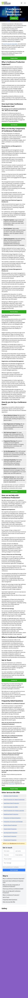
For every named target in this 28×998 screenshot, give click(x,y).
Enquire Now (14, 58)
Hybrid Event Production (10, 836)
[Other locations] (21, 3)
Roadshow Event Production (11, 814)
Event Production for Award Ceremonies (14, 799)
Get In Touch (14, 491)
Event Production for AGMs (11, 807)
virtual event (11, 783)
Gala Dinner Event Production (11, 803)
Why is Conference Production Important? (13, 878)
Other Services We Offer (9, 902)
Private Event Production (10, 840)
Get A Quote (14, 125)
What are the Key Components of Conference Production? (11, 885)
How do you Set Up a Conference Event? (13, 888)
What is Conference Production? (11, 895)
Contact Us (14, 18)
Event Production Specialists (10, 44)
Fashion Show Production (10, 825)
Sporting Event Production (10, 832)
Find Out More (14, 312)
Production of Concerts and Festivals (13, 821)
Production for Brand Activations (12, 818)
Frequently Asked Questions (10, 899)
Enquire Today (14, 789)
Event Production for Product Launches (14, 810)
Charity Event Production (10, 829)
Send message (14, 870)
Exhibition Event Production (11, 796)
